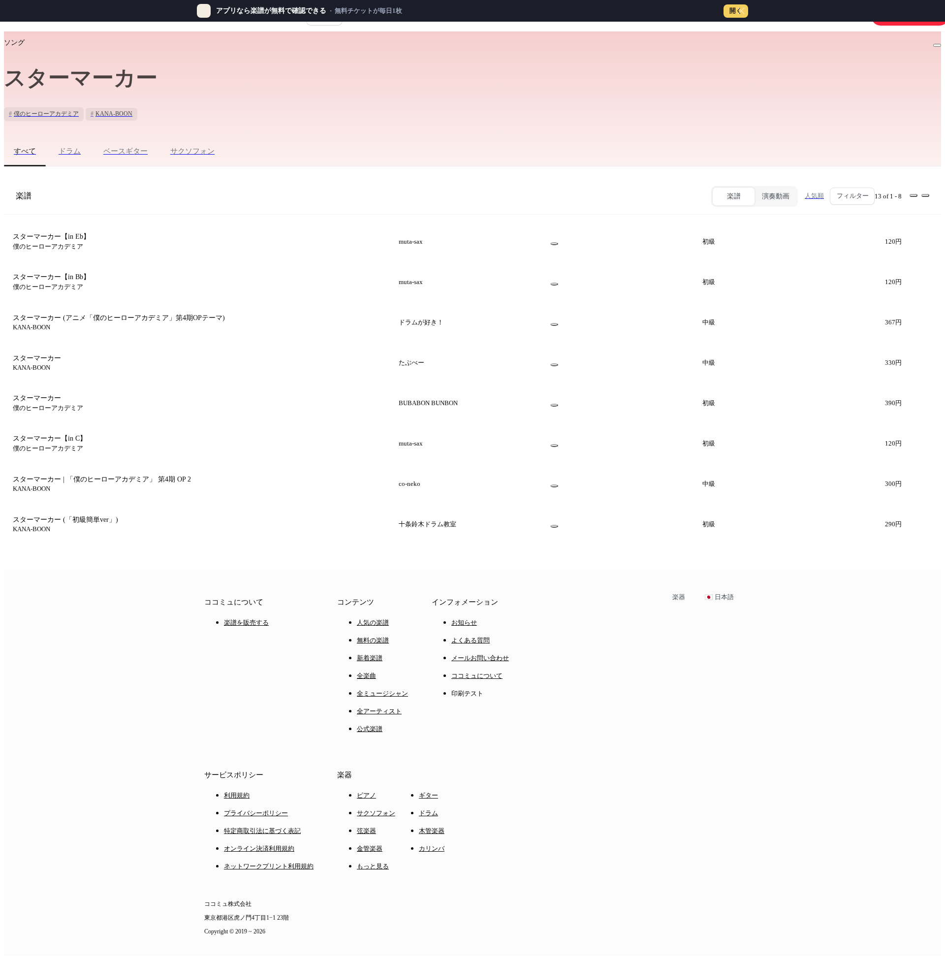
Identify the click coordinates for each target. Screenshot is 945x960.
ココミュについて (477, 675)
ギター (428, 795)
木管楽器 (431, 830)
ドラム (428, 813)
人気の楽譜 (373, 622)
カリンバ (431, 848)
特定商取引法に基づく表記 (262, 830)
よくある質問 (470, 640)
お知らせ (464, 622)
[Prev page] (913, 195)
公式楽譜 (369, 729)
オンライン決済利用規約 (259, 848)
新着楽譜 (369, 658)
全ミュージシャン (382, 693)
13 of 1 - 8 (888, 196)
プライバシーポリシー (256, 813)
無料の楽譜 (373, 640)
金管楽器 (369, 848)
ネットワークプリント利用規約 (269, 866)
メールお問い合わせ (480, 658)
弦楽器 (366, 830)
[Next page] (925, 195)
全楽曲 (366, 675)
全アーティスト (379, 711)
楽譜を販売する (246, 622)
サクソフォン (376, 813)
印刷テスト (467, 693)
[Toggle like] (937, 45)
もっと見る (373, 866)
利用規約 (237, 795)
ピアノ (366, 795)
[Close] (741, 11)
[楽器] (554, 243)
